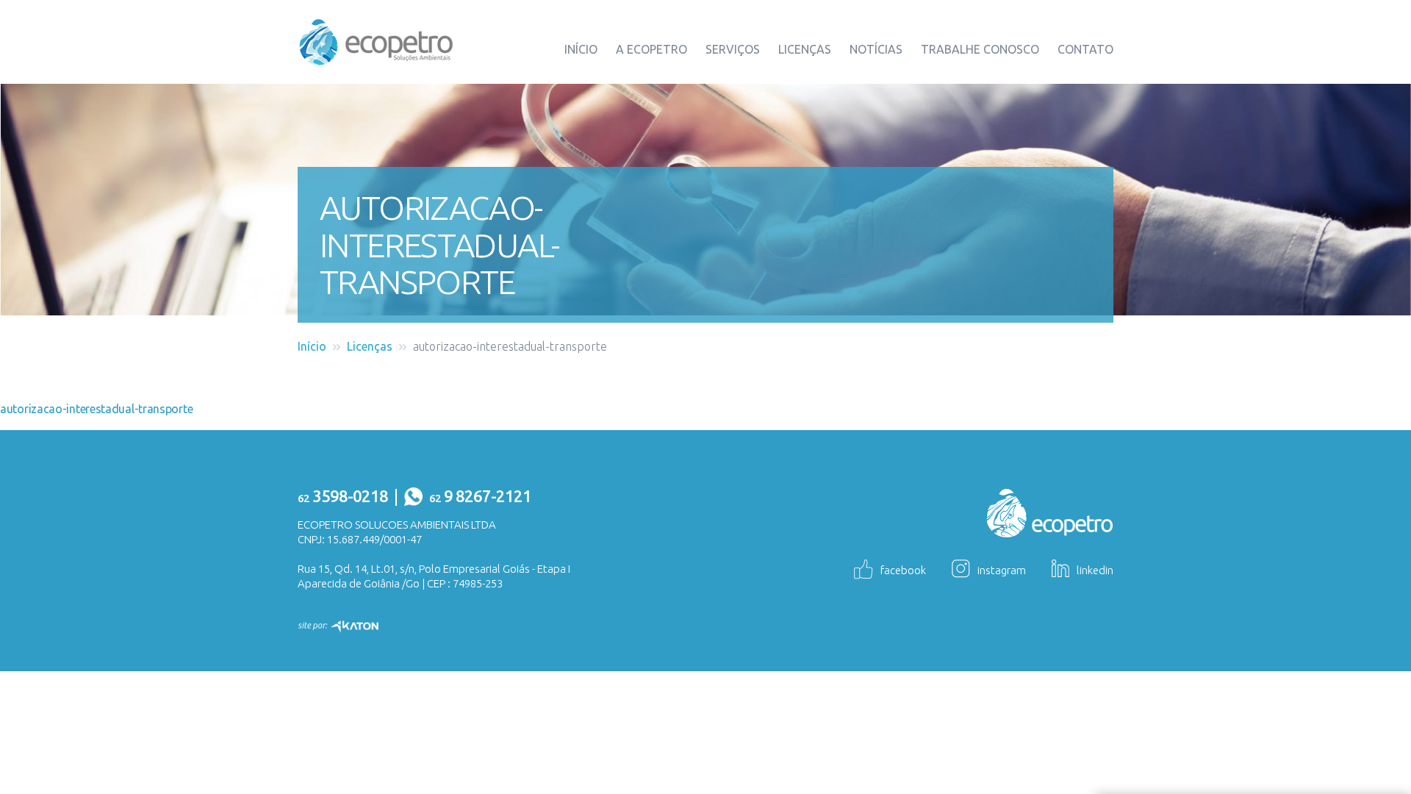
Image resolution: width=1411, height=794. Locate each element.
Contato (1085, 49)
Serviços (733, 49)
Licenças (804, 49)
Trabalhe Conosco (980, 49)
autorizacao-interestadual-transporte (96, 408)
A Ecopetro (651, 49)
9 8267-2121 (480, 496)
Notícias (876, 49)
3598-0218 (343, 496)
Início (580, 49)
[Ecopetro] (376, 40)
